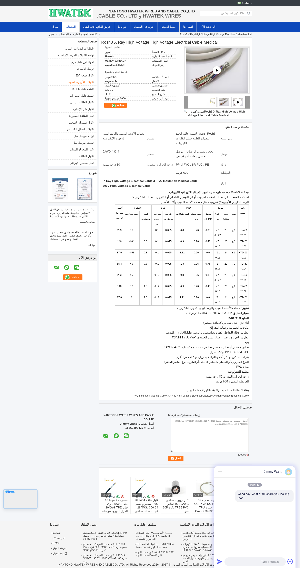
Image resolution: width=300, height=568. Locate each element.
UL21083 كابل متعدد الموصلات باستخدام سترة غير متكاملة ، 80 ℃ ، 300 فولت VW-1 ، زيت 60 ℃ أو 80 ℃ (105, 547)
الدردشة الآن (208, 26)
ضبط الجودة (168, 26)
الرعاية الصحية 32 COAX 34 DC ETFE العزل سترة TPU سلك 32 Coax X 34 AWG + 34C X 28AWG (206, 509)
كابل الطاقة (86, 156)
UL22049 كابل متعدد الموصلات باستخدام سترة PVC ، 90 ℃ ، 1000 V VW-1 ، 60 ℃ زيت (105, 558)
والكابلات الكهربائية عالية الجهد (204, 390)
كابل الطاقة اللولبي (81, 102)
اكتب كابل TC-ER (82, 89)
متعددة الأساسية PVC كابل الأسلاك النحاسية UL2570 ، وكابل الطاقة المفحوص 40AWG (154, 536)
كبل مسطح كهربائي (81, 163)
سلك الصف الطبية (231, 390)
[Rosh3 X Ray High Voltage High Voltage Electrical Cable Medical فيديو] (217, 70)
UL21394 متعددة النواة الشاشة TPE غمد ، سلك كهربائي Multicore (155, 546)
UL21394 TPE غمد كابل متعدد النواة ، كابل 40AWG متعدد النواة (155, 554)
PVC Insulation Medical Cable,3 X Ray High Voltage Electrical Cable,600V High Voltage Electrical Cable (191, 395)
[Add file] (290, 561)
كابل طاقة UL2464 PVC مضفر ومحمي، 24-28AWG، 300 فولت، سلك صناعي (146, 505)
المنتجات (71, 26)
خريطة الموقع (59, 548)
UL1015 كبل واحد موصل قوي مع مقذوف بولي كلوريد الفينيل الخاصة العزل (199, 558)
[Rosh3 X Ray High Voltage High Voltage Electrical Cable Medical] (224, 102)
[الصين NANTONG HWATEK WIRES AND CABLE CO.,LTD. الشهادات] (60, 189)
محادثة (120, 105)
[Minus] (219, 471)
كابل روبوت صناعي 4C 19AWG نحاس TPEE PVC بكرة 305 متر (176, 505)
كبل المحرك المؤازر (81, 149)
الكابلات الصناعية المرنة (79, 48)
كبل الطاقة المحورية (81, 115)
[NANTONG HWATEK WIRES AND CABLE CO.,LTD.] (70, 13)
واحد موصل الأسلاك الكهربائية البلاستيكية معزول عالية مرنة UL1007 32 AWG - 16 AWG (197, 547)
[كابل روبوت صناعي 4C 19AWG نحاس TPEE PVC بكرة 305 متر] (175, 488)
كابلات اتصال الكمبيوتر (80, 129)
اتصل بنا (188, 26)
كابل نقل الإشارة (83, 109)
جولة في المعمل (144, 26)
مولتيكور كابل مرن (82, 62)
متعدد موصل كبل (83, 142)
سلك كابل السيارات (81, 95)
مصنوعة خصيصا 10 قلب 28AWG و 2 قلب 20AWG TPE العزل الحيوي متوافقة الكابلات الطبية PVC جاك (115, 509)
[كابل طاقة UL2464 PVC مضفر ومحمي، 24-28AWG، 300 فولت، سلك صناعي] (145, 488)
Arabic (246, 3)
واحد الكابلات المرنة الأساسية (75, 55)
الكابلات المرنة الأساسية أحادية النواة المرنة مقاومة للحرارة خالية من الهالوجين (200, 536)
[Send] (219, 561)
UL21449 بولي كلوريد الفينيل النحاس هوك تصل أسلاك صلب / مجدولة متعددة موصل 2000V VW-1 (105, 536)
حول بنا (122, 26)
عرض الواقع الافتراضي (96, 26)
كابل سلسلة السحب (81, 122)
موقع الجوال (58, 553)
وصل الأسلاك (85, 68)
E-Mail (56, 543)
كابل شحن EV (84, 75)
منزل (55, 26)
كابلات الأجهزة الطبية (85, 34)
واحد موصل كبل (83, 136)
